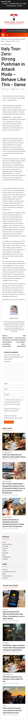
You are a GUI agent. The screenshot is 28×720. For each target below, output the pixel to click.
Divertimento (6, 642)
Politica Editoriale (11, 5)
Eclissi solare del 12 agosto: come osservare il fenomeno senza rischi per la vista (12, 710)
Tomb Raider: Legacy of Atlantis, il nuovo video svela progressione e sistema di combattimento (14, 647)
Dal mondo (5, 546)
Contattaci (19, 5)
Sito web (6, 394)
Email (6, 389)
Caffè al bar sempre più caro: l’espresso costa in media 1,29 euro (13, 679)
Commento (7, 361)
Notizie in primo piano (6, 44)
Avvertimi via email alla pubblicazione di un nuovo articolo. (13, 417)
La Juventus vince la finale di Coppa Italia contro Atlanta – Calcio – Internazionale (20, 341)
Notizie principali (7, 544)
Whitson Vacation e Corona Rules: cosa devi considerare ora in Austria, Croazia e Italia (8, 341)
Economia (5, 548)
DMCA (24, 3)
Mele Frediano (15, 459)
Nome (6, 383)
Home (4, 542)
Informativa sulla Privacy (15, 3)
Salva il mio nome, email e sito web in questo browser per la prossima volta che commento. (13, 402)
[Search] (25, 34)
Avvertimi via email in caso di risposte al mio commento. (12, 410)
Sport (3, 555)
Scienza (4, 705)
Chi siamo (5, 3)
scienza (4, 550)
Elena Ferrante (6, 89)
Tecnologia (5, 553)
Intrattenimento (6, 557)
